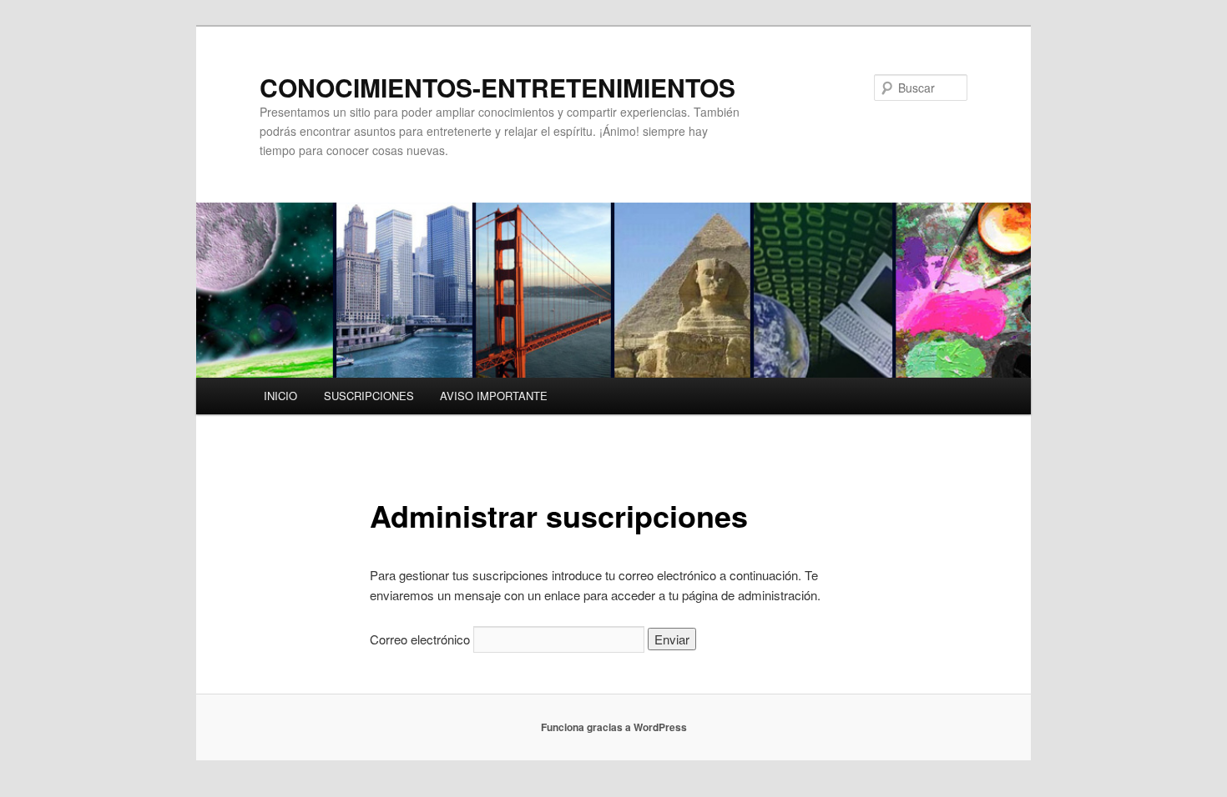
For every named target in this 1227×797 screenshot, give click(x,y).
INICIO (280, 396)
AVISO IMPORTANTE (494, 396)
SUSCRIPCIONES (369, 396)
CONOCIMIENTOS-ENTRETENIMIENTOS (497, 87)
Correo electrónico (420, 639)
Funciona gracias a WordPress (614, 726)
